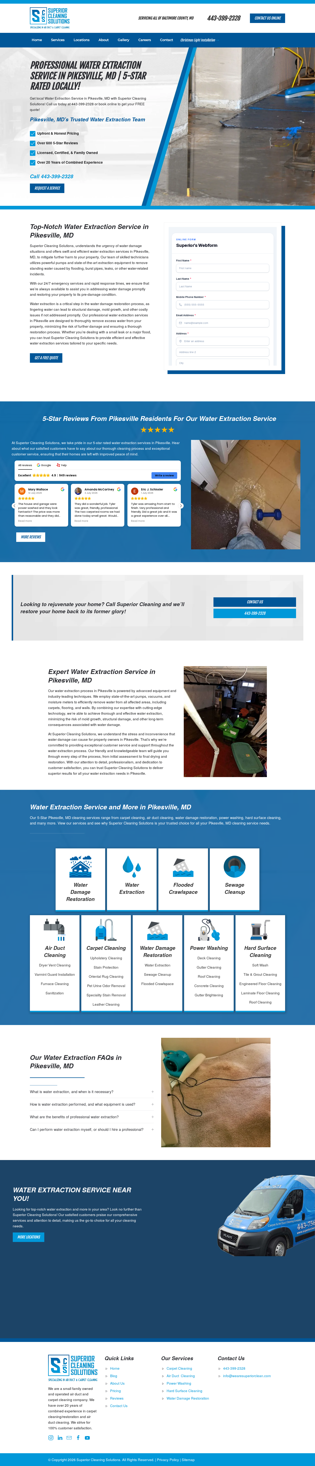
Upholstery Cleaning (106, 957)
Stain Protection (106, 967)
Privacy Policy (168, 1459)
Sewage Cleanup (235, 888)
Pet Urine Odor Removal (106, 985)
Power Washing (209, 947)
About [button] (104, 40)
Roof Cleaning (209, 976)
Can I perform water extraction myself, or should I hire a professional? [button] (86, 1129)
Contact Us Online (267, 18)
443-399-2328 (223, 18)
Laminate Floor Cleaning (260, 992)
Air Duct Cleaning (55, 951)
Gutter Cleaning (209, 967)
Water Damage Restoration (80, 892)
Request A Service (47, 188)
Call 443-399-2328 (51, 176)
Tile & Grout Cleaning (260, 974)
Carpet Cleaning (106, 947)
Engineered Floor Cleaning (260, 983)
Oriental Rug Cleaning (106, 976)
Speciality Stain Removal (106, 994)
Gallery (123, 40)
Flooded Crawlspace (183, 888)
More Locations (28, 1237)
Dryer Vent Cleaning (55, 964)
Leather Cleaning (106, 1004)
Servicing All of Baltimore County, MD (165, 18)
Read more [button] (25, 521)
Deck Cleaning (209, 957)
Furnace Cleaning (55, 983)
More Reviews (31, 537)
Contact (166, 40)
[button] (44, 465)
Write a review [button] (164, 475)
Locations (82, 40)
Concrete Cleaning (209, 985)
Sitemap (188, 1459)
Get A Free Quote (46, 358)
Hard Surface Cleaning (260, 951)
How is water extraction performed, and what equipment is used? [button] (82, 1104)
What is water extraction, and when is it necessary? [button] (71, 1091)
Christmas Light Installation (197, 40)
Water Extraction (131, 888)
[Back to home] (49, 18)
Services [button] (58, 40)
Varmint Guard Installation (55, 974)
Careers (144, 40)
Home (37, 40)
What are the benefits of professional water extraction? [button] (74, 1116)
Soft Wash (260, 964)
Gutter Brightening (209, 994)
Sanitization (55, 992)
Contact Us (255, 602)
